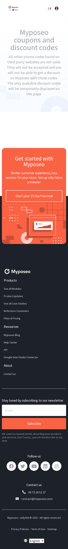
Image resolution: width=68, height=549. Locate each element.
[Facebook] (11, 466)
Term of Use (38, 529)
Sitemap (52, 529)
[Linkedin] (45, 466)
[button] (34, 196)
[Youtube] (34, 466)
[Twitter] (22, 466)
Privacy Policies (20, 529)
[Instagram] (56, 466)
